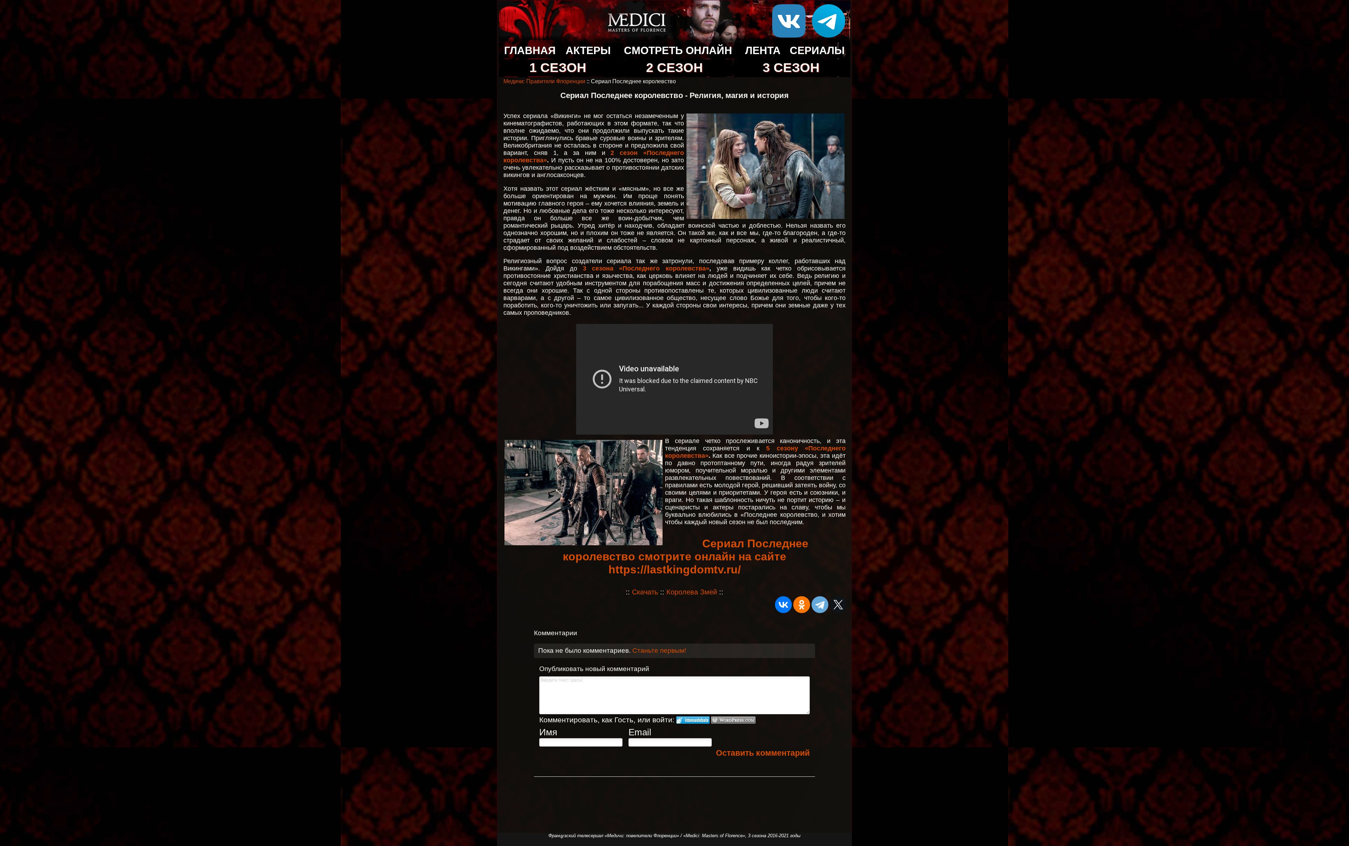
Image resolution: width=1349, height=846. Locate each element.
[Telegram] (820, 604)
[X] (838, 604)
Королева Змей (691, 592)
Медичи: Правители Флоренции (544, 81)
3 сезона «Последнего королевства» (646, 268)
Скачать (645, 592)
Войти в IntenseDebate (693, 720)
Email (639, 732)
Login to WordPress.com (733, 720)
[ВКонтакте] (783, 604)
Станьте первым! (659, 650)
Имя (548, 732)
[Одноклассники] (801, 604)
